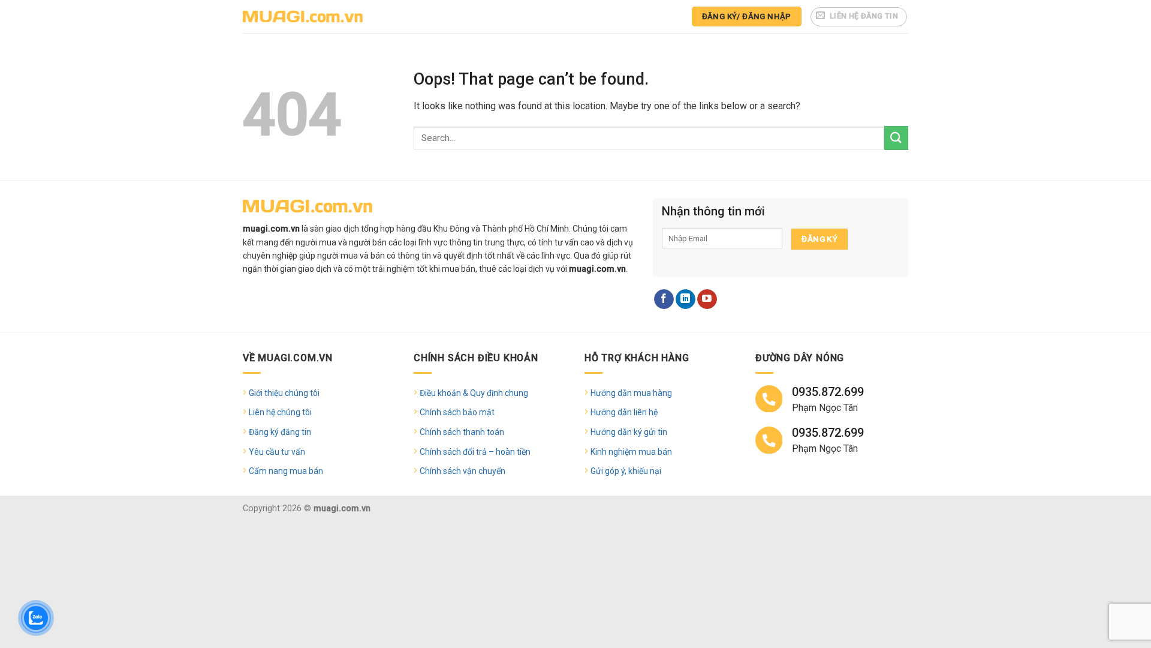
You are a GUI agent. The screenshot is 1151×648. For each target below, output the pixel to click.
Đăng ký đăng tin (280, 432)
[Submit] (896, 137)
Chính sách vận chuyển (462, 471)
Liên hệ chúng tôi (280, 412)
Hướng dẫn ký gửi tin (628, 432)
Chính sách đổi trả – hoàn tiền (475, 452)
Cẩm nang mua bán (286, 471)
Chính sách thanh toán (462, 432)
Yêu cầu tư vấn (277, 452)
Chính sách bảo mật (457, 412)
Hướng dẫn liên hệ (624, 412)
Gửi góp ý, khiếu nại (625, 471)
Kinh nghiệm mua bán (631, 452)
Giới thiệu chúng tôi (284, 393)
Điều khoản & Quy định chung (474, 393)
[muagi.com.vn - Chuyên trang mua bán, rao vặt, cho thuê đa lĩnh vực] (303, 16)
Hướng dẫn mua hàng (631, 393)
